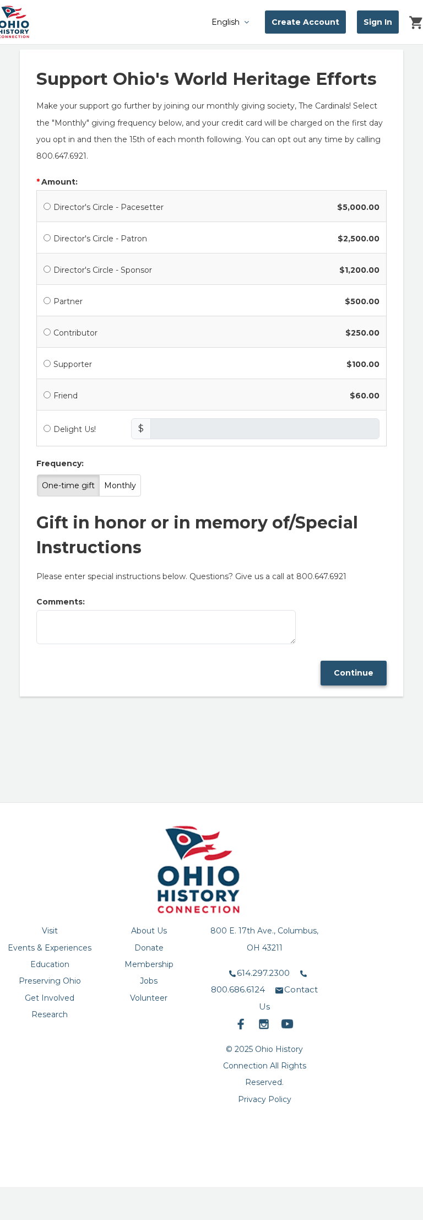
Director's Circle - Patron (100, 239)
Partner (68, 301)
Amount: (59, 182)
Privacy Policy (264, 1099)
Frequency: (60, 463)
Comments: (60, 602)
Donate (149, 948)
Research (49, 1014)
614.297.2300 (263, 973)
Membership (148, 964)
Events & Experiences (49, 948)
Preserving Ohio (50, 981)
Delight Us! (74, 429)
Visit (50, 931)
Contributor (75, 333)
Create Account (305, 22)
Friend (65, 396)
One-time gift (68, 485)
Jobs (149, 981)
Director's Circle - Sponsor (102, 270)
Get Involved (49, 998)
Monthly (120, 485)
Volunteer (148, 998)
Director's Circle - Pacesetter (108, 207)
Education (49, 964)
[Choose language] (205, 22)
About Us (149, 931)
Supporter (72, 364)
